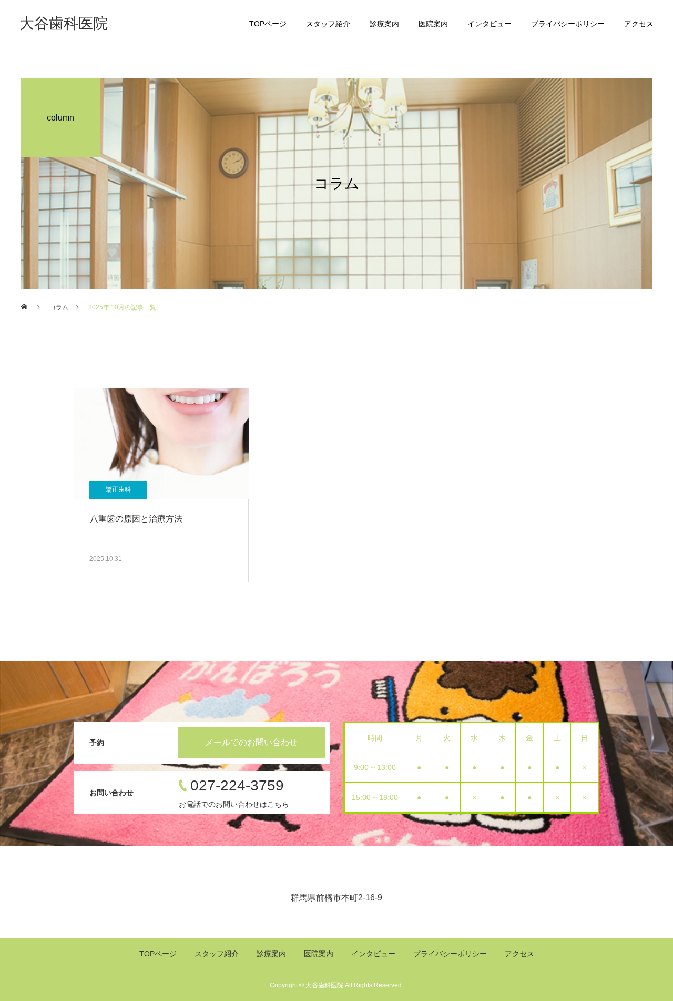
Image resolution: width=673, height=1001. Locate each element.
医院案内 (433, 23)
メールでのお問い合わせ (251, 742)
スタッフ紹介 (328, 23)
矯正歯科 (118, 489)
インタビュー (489, 23)
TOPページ (268, 23)
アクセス (639, 23)
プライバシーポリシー (568, 23)
